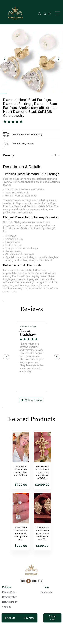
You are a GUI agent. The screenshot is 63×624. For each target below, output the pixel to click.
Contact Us (46, 592)
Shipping (6, 606)
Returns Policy (9, 597)
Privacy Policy (9, 592)
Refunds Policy (9, 601)
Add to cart (52, 618)
